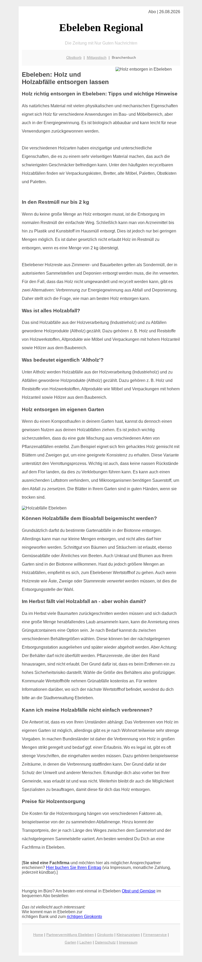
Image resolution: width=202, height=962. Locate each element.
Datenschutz (105, 942)
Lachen (85, 942)
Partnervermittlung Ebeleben (70, 934)
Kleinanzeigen (128, 934)
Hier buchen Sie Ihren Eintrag (73, 867)
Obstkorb (74, 57)
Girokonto (105, 934)
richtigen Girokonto (84, 916)
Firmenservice (155, 934)
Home (38, 934)
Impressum (128, 942)
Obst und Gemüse (138, 891)
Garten (70, 942)
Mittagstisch (97, 57)
